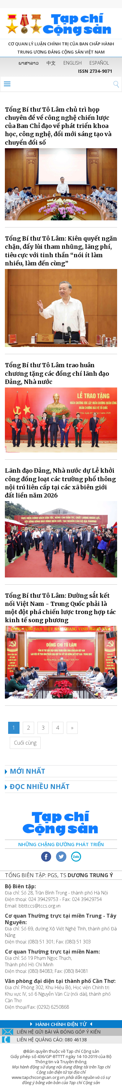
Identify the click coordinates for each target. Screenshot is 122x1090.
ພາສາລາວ (29, 63)
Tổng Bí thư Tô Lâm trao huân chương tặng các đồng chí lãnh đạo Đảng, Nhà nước (57, 373)
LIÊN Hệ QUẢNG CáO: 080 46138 (52, 1039)
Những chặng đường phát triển (61, 844)
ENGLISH (72, 63)
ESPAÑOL (99, 63)
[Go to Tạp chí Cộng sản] (61, 23)
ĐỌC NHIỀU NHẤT (40, 786)
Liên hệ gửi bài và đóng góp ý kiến (59, 1032)
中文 (51, 63)
